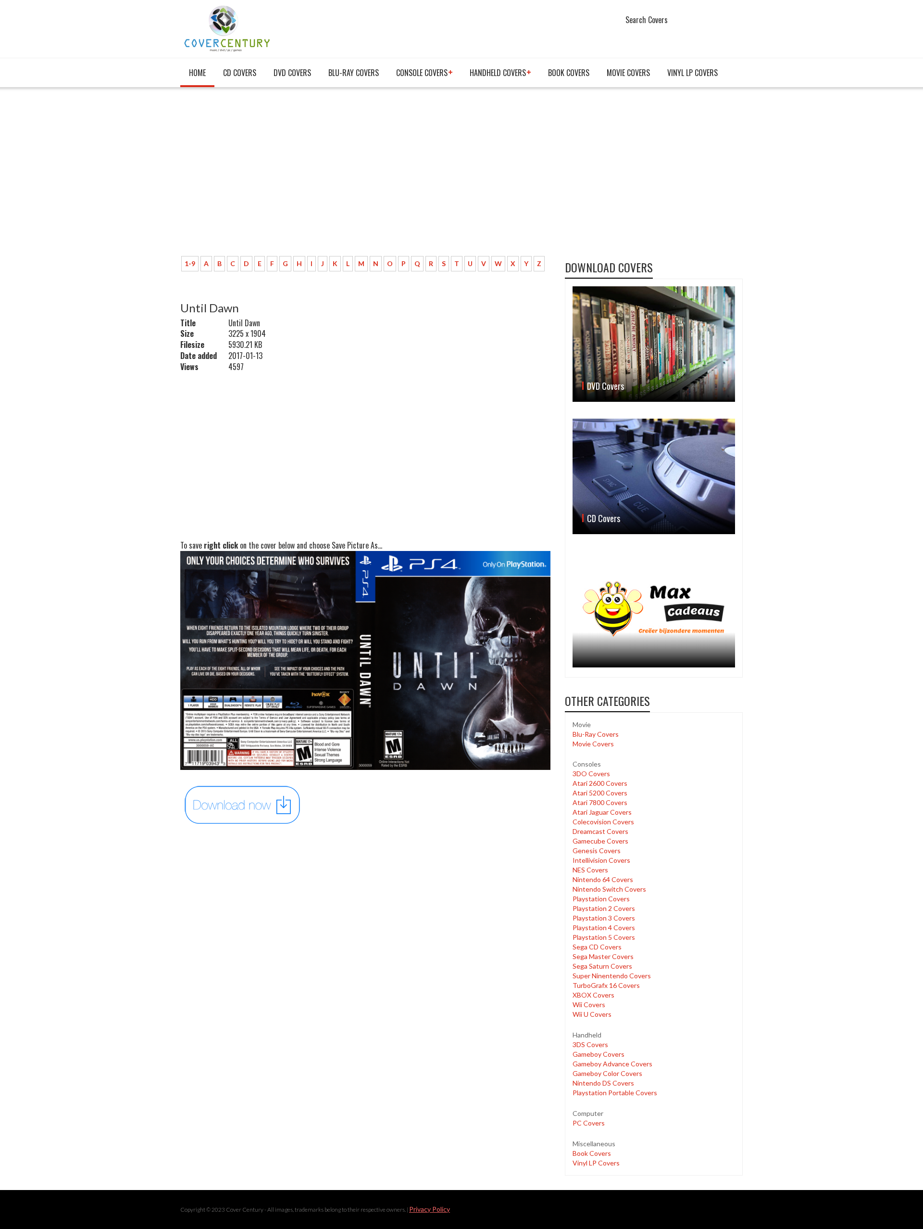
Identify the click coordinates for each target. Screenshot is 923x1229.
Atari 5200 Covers (600, 793)
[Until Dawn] (242, 804)
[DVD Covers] (654, 344)
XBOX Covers (593, 995)
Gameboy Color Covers (607, 1073)
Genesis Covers (597, 850)
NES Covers (590, 870)
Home (197, 72)
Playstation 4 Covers (604, 927)
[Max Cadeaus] (654, 609)
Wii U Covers (592, 1014)
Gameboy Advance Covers (612, 1064)
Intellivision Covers (601, 860)
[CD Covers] (654, 476)
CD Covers (239, 72)
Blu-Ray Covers (353, 72)
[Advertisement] (365, 176)
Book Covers (568, 72)
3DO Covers (591, 773)
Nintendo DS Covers (603, 1083)
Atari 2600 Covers (600, 783)
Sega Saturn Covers (602, 966)
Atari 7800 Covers (600, 802)
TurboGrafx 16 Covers (606, 985)
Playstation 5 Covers (604, 937)
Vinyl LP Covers (692, 72)
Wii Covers (589, 1004)
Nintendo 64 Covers (603, 879)
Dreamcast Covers (600, 831)
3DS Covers (590, 1044)
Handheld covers (498, 72)
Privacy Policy (429, 1209)
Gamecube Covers (600, 841)
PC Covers (589, 1123)
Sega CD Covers (597, 947)
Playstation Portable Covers (615, 1092)
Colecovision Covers (603, 822)
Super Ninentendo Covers (612, 976)
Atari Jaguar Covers (602, 812)
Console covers (422, 72)
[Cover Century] (228, 28)
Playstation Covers (601, 899)
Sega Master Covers (603, 956)
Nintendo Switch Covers (609, 889)
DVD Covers (292, 72)
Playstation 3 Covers (604, 918)
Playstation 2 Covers (604, 908)
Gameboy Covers (598, 1054)
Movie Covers (628, 72)
